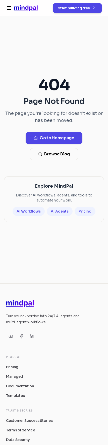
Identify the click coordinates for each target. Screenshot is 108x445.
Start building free (74, 8)
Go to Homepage (57, 138)
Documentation (20, 386)
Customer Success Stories (29, 420)
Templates (15, 395)
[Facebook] (21, 336)
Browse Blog (57, 154)
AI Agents (60, 211)
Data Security (18, 439)
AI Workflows (29, 211)
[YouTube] (11, 336)
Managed (14, 376)
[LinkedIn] (32, 336)
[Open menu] (9, 8)
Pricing (85, 211)
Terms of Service (20, 430)
